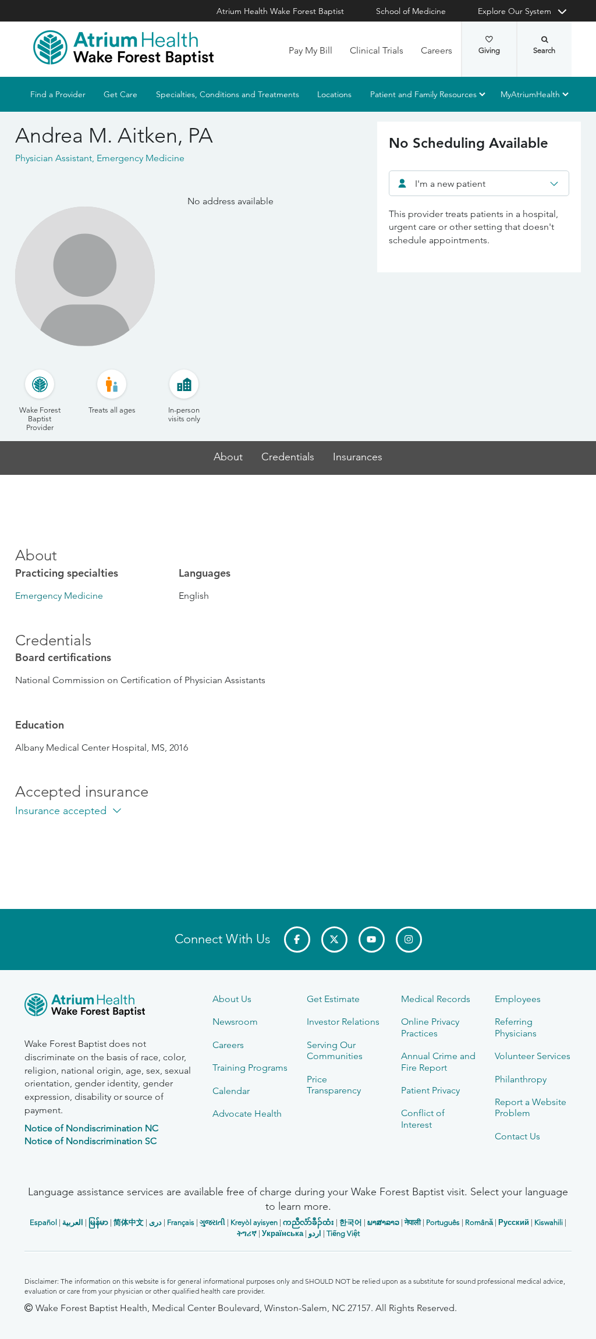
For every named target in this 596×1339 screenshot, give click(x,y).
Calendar (231, 1090)
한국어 (350, 1222)
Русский (513, 1222)
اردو (314, 1233)
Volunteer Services (532, 1055)
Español (43, 1222)
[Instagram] (409, 939)
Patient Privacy (430, 1090)
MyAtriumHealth (530, 94)
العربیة (72, 1222)
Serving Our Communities (335, 1050)
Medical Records (435, 998)
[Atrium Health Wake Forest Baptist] (123, 48)
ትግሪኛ (247, 1233)
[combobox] (479, 183)
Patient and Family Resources (423, 94)
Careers (436, 50)
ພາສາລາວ (383, 1222)
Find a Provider (58, 94)
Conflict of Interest (423, 1118)
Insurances (357, 457)
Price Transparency (334, 1085)
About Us (231, 998)
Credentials (287, 457)
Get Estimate (333, 998)
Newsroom (235, 1021)
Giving (489, 50)
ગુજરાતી (212, 1222)
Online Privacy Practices (430, 1027)
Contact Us (517, 1136)
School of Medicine (411, 11)
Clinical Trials (376, 50)
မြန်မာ (98, 1222)
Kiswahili (548, 1222)
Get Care (120, 94)
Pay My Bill (310, 50)
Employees (518, 998)
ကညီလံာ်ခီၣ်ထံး (308, 1222)
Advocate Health (247, 1113)
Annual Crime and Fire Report (438, 1061)
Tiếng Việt (343, 1233)
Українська (282, 1233)
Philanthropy (521, 1079)
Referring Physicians (516, 1027)
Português (443, 1222)
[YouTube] (372, 939)
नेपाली (413, 1222)
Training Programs (250, 1067)
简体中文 (128, 1222)
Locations (334, 94)
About (228, 457)
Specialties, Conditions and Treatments (227, 94)
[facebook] (297, 939)
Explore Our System (514, 11)
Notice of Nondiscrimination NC (91, 1128)
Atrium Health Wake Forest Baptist (280, 11)
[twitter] (334, 939)
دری (155, 1222)
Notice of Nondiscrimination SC (90, 1140)
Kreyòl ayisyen (254, 1222)
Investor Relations (343, 1021)
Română (479, 1222)
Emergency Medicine (59, 595)
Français (180, 1222)
